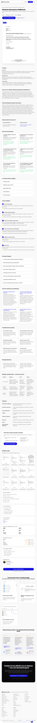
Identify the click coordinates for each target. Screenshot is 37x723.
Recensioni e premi (5, 715)
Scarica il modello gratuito (9, 17)
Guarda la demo (4, 696)
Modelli (3, 710)
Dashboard (15, 704)
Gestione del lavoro (5, 699)
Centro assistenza (4, 712)
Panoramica (3, 695)
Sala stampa (4, 711)
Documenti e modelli (28, 701)
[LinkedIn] (27, 720)
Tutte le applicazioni (16, 695)
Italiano (20, 720)
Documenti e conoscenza (5, 700)
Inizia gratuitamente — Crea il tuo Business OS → (18, 675)
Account (14, 696)
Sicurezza (3, 716)
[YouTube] (34, 720)
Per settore (26, 699)
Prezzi (3, 704)
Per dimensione (27, 696)
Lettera (4, 520)
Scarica (3, 705)
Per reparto (26, 700)
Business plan (15, 699)
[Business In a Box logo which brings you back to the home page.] (5, 2)
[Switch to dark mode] (22, 2)
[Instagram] (29, 720)
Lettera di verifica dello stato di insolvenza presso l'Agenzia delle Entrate (26, 293)
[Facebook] (32, 720)
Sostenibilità (15, 711)
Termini (14, 715)
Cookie (14, 716)
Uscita (4, 522)
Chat (14, 700)
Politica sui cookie (24, 721)
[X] (31, 720)
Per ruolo (26, 695)
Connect (14, 701)
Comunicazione (4, 701)
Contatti (14, 712)
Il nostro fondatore (16, 710)
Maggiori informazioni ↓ (21, 17)
